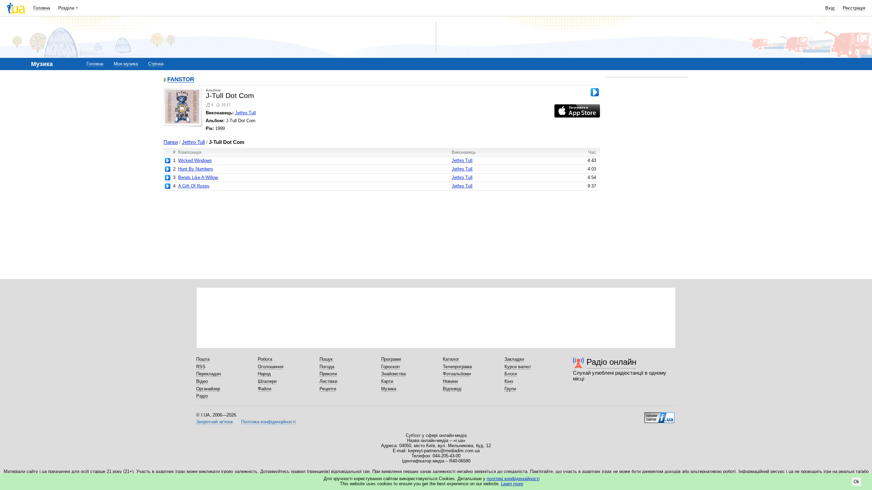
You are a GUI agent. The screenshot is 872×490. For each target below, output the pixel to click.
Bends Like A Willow (198, 177)
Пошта (202, 359)
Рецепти (328, 388)
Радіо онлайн (611, 361)
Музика (388, 388)
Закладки (514, 359)
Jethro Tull (245, 112)
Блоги (510, 373)
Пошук (326, 359)
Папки (171, 142)
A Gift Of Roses (193, 186)
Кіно (508, 381)
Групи (510, 388)
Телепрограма (457, 366)
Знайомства (393, 373)
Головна (41, 8)
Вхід (830, 8)
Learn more (512, 483)
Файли (264, 388)
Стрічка (156, 63)
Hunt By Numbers (195, 169)
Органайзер (208, 388)
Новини (450, 381)
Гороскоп (390, 366)
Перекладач (208, 373)
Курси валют (517, 366)
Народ (264, 373)
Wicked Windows (195, 160)
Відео (202, 381)
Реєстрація (854, 8)
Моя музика (126, 63)
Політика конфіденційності (268, 421)
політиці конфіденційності (513, 478)
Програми (391, 359)
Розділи (66, 8)
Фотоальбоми (457, 373)
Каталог (451, 359)
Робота (265, 359)
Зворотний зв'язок (214, 421)
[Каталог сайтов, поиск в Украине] (659, 415)
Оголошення (270, 366)
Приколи (328, 373)
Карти (387, 381)
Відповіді (452, 388)
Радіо (202, 395)
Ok (856, 481)
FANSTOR (180, 80)
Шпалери (267, 381)
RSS (200, 366)
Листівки (328, 381)
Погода (327, 366)
